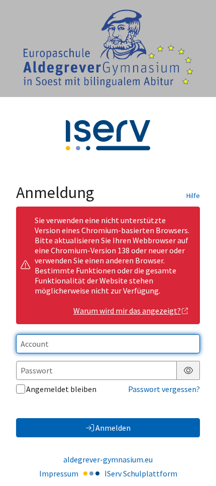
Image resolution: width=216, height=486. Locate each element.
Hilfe (193, 195)
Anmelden (113, 428)
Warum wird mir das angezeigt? (127, 311)
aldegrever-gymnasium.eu (108, 459)
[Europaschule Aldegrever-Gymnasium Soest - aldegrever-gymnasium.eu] (108, 48)
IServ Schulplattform (140, 473)
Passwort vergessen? (164, 389)
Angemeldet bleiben (61, 389)
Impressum (58, 473)
